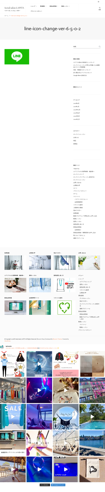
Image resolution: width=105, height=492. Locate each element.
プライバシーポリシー (36, 11)
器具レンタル (77, 221)
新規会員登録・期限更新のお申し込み (84, 232)
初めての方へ (77, 210)
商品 (74, 140)
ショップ (33, 6)
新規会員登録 (53, 6)
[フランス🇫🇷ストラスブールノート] (66, 443)
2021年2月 (76, 106)
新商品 (75, 144)
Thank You (76, 168)
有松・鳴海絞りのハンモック (81, 70)
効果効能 (76, 213)
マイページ (76, 196)
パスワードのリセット (81, 199)
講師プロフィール (78, 238)
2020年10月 (76, 110)
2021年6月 (76, 103)
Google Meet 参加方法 (80, 75)
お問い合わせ (77, 182)
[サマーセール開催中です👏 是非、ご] (13, 416)
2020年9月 (76, 113)
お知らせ (76, 137)
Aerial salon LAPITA (14, 7)
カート (75, 188)
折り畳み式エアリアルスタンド (82, 72)
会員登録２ (78, 230)
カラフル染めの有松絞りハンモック (83, 62)
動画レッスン (65, 6)
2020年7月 (76, 119)
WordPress (7, 341)
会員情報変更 (79, 202)
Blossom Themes (57, 339)
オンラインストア (78, 174)
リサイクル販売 (78, 205)
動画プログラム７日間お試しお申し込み (85, 216)
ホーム (75, 193)
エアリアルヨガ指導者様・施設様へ (83, 171)
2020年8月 (76, 116)
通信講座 (42, 6)
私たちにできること (79, 235)
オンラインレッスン (79, 134)
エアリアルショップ (85, 281)
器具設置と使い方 (78, 224)
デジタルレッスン (85, 298)
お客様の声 (76, 185)
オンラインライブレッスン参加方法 (83, 177)
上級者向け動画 (78, 207)
